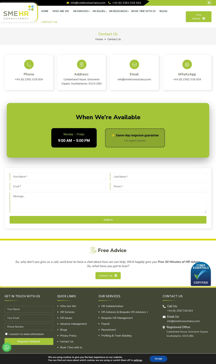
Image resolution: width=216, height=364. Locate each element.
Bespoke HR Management (117, 318)
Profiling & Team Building (116, 336)
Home (44, 11)
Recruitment (108, 330)
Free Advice (196, 16)
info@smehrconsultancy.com (88, 3)
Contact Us (49, 22)
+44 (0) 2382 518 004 (126, 3)
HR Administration (112, 306)
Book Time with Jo (143, 11)
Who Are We (60, 11)
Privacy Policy (68, 336)
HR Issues (99, 11)
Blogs (164, 11)
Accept (158, 358)
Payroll (105, 324)
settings (137, 360)
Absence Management (73, 324)
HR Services (81, 11)
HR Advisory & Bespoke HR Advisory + (124, 312)
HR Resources (118, 11)
